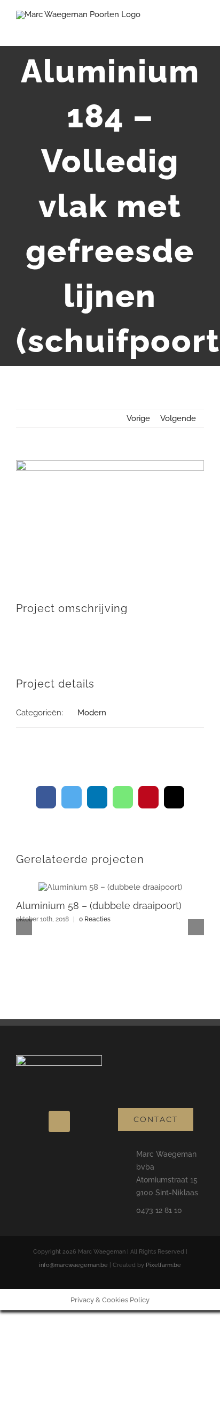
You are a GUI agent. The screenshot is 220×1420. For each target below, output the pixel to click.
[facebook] (59, 1121)
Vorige (138, 418)
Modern (91, 712)
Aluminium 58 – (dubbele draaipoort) (99, 905)
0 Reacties (95, 919)
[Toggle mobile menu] (199, 29)
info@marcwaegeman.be (73, 1265)
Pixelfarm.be (163, 1265)
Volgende (178, 418)
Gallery (110, 887)
